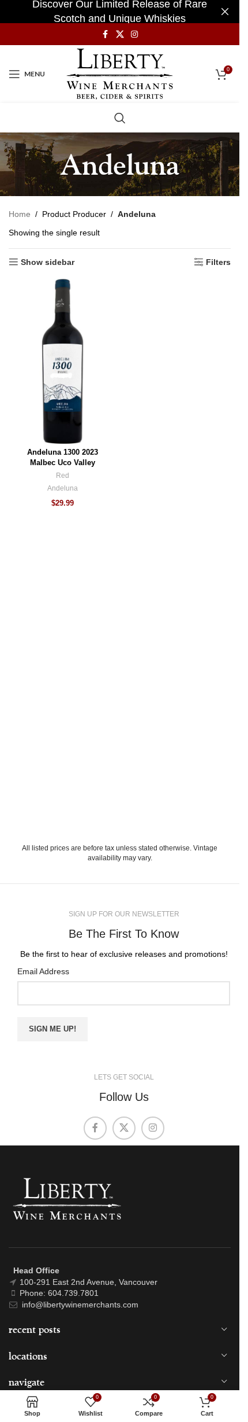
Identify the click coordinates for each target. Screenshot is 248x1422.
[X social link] (119, 34)
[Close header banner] (225, 11)
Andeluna (62, 488)
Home (20, 214)
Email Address (43, 971)
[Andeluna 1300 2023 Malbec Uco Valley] (63, 361)
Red (62, 475)
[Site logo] (119, 73)
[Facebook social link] (105, 34)
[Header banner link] (119, 11)
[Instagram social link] (134, 34)
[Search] (119, 118)
